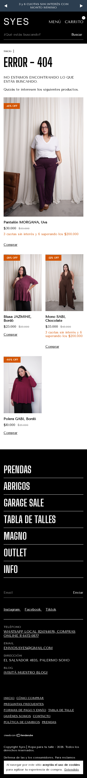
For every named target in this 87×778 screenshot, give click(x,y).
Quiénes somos (17, 716)
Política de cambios (22, 722)
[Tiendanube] (19, 736)
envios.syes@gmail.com (28, 648)
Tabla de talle (61, 710)
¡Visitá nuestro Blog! (26, 673)
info (11, 569)
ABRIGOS (17, 486)
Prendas (17, 469)
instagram (12, 609)
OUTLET (15, 553)
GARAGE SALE (24, 503)
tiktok (51, 609)
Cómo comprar (30, 698)
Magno (15, 536)
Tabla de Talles (30, 519)
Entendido (71, 769)
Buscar (77, 34)
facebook (33, 609)
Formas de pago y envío (25, 710)
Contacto (42, 716)
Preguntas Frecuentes (24, 704)
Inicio (8, 51)
